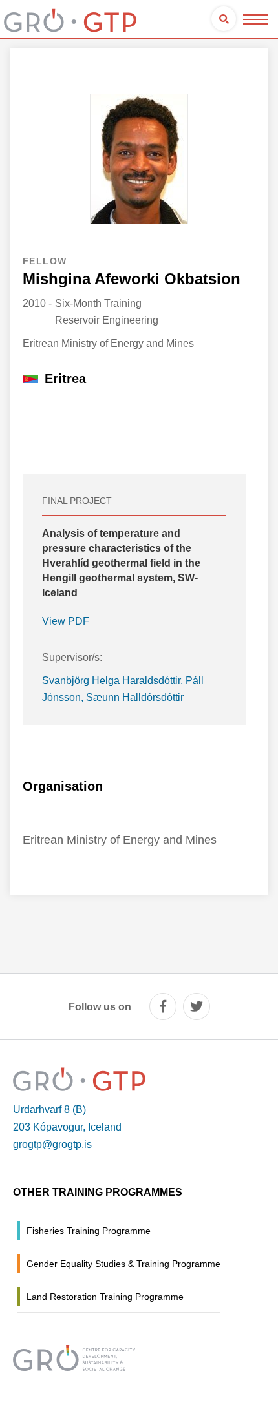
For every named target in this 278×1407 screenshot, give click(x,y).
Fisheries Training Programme (89, 1230)
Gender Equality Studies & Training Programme (123, 1263)
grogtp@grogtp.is (52, 1144)
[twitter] (196, 1006)
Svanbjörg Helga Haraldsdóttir (111, 680)
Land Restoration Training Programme (105, 1296)
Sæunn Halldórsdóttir (135, 697)
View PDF (65, 621)
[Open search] (223, 18)
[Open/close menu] (255, 19)
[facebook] (162, 1006)
